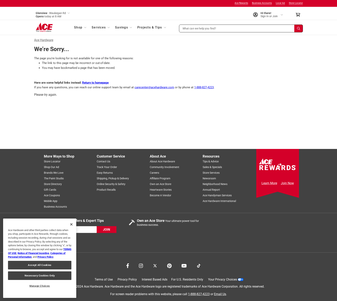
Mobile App (50, 201)
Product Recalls (106, 189)
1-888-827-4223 (204, 87)
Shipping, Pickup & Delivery (113, 178)
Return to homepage (95, 82)
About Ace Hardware (162, 161)
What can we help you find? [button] (199, 28)
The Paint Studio (54, 178)
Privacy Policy (127, 279)
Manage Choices (39, 285)
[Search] (298, 28)
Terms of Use (104, 279)
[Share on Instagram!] (141, 265)
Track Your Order (107, 167)
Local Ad (280, 3)
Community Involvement (164, 167)
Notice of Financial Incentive (33, 253)
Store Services (211, 172)
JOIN (106, 229)
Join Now (287, 183)
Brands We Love (53, 172)
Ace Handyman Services (217, 195)
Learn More (269, 183)
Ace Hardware (43, 40)
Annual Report (211, 189)
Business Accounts (262, 3)
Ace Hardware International (219, 201)
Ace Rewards (241, 3)
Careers (154, 172)
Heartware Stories (161, 189)
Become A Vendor (160, 195)
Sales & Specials (212, 167)
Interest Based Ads (154, 279)
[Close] (71, 224)
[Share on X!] (155, 265)
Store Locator (296, 3)
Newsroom (209, 178)
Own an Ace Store (160, 184)
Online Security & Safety (111, 184)
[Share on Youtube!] (184, 265)
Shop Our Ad (51, 167)
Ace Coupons (52, 195)
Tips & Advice (211, 161)
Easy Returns (105, 172)
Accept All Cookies (39, 265)
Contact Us (103, 161)
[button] (241, 28)
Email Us (220, 294)
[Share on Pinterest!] (169, 265)
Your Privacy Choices (222, 279)
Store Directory (53, 184)
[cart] (299, 14)
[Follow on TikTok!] (198, 265)
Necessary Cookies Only (40, 275)
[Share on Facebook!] (127, 265)
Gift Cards (50, 189)
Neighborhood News (215, 184)
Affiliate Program (160, 178)
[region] (39, 258)
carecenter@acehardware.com (154, 87)
